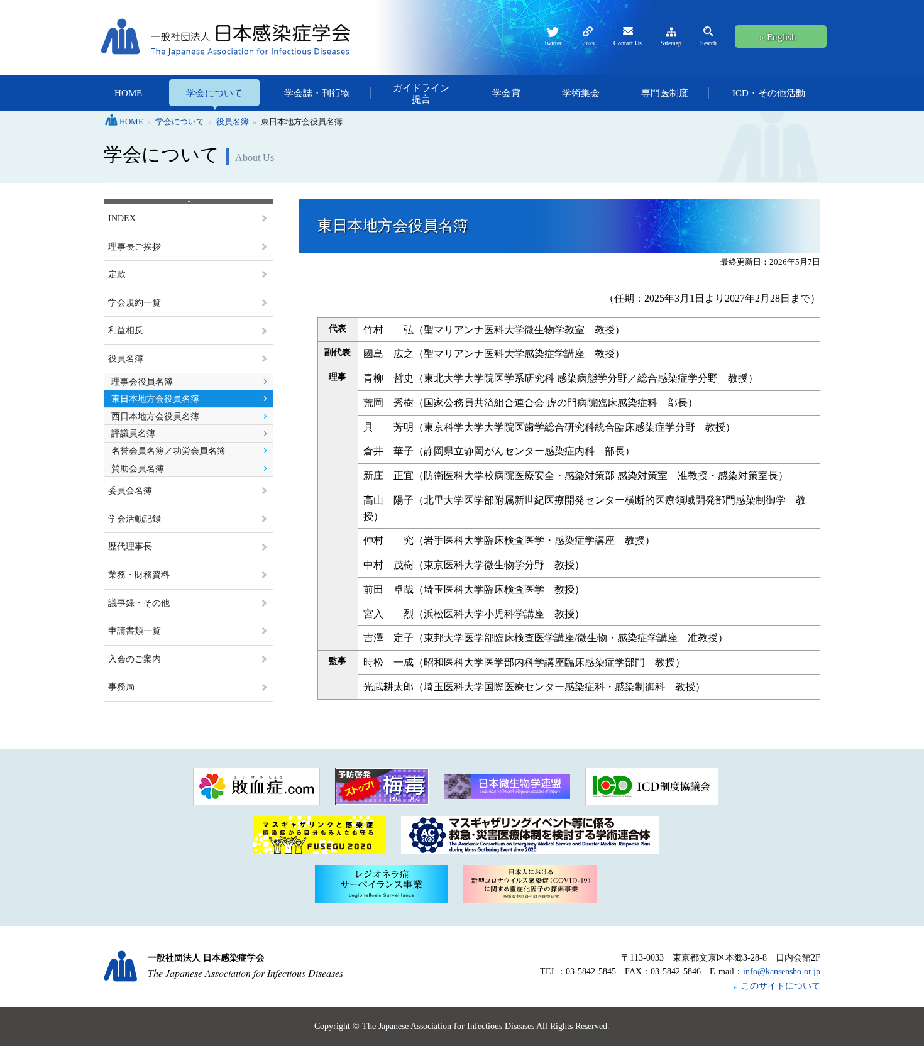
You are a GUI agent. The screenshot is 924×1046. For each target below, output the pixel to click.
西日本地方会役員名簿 (155, 416)
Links (587, 43)
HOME (128, 93)
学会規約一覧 (134, 302)
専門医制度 (664, 93)
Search (708, 43)
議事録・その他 (139, 603)
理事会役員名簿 (142, 382)
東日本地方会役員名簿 (155, 399)
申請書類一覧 (134, 631)
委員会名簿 (130, 490)
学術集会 (581, 93)
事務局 (121, 686)
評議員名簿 (133, 433)
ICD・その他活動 (768, 93)
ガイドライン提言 (421, 93)
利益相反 (125, 330)
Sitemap (671, 43)
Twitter (552, 43)
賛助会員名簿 (137, 468)
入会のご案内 (134, 659)
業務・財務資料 (139, 575)
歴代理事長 (130, 546)
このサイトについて (780, 986)
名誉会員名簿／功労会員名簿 (168, 451)
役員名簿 (125, 358)
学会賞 (506, 93)
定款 (117, 274)
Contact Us (627, 43)
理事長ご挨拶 (134, 246)
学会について (214, 93)
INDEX (122, 218)
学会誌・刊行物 (317, 93)
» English (777, 37)
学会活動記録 (134, 519)
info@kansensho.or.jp (781, 971)
